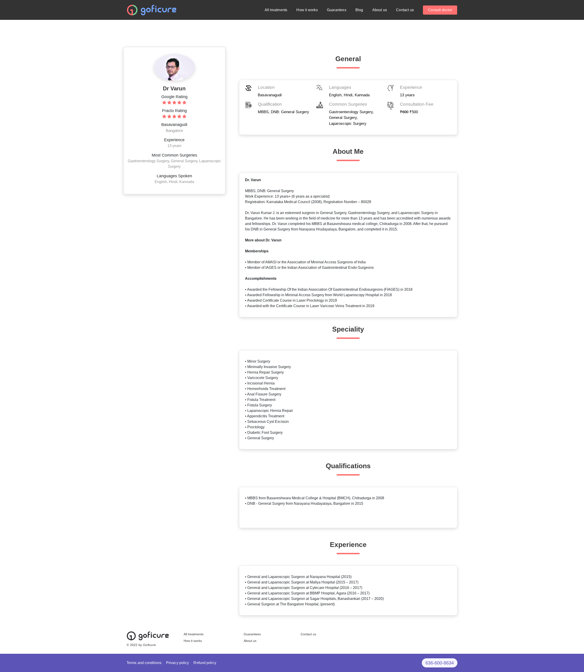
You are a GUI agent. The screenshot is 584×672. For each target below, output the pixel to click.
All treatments (276, 10)
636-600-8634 (439, 662)
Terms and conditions (144, 663)
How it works (307, 10)
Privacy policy (177, 663)
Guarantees (336, 10)
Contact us (405, 10)
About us (379, 10)
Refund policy (204, 663)
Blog (359, 10)
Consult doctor (440, 10)
